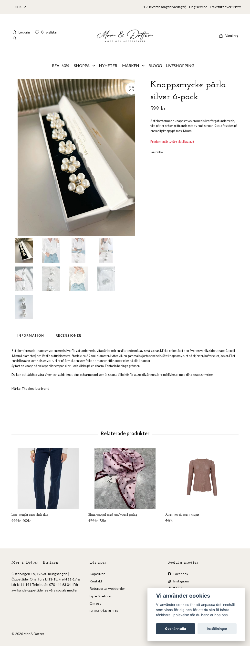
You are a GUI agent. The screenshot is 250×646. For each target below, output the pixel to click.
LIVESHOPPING (180, 65)
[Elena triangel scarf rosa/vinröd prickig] (125, 478)
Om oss (95, 603)
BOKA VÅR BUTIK (104, 611)
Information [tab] (30, 335)
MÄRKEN (130, 65)
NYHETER (108, 65)
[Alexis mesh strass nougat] (202, 478)
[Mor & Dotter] (125, 36)
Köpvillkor (97, 574)
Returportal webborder (107, 588)
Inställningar (217, 629)
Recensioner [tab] (68, 335)
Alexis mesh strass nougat (182, 514)
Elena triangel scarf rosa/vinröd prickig (112, 514)
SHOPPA (82, 65)
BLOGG (155, 65)
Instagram (180, 581)
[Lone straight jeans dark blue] (48, 478)
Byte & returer (101, 596)
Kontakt (96, 581)
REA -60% (60, 65)
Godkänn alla (175, 629)
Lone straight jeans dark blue (29, 514)
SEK (18, 7)
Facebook (180, 574)
